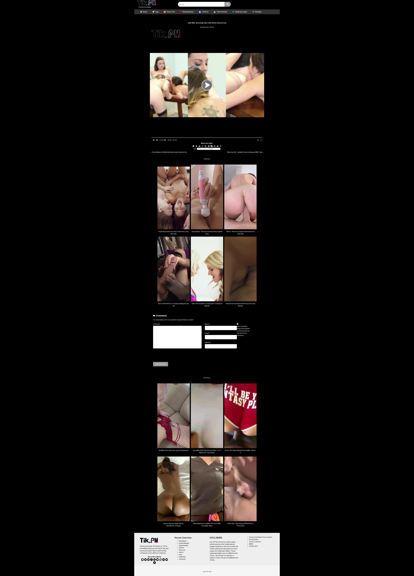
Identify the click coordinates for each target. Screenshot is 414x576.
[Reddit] (199, 146)
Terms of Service (255, 542)
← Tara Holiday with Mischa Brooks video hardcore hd (168, 152)
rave (180, 554)
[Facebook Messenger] (193, 146)
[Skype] (211, 146)
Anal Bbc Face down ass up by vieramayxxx (173, 450)
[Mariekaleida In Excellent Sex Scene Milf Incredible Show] (207, 521)
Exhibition (182, 557)
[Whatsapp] (202, 146)
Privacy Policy (253, 539)
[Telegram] (208, 146)
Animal (181, 548)
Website (208, 342)
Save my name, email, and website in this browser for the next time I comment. (243, 330)
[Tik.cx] (146, 3)
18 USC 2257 (253, 546)
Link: (195, 149)
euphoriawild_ (184, 545)
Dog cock (182, 550)
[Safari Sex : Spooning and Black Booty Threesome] (240, 521)
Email (207, 333)
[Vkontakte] (214, 146)
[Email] (217, 146)
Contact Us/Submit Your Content (260, 537)
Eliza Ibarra (183, 541)
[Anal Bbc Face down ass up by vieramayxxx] (173, 447)
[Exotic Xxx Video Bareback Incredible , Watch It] (240, 447)
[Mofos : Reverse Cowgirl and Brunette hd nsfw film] (240, 229)
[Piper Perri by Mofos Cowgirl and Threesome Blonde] (207, 301)
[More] (220, 146)
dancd (181, 552)
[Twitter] (196, 146)
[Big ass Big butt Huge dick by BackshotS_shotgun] (173, 521)
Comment (156, 324)
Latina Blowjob (184, 543)
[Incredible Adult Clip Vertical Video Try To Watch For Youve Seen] (207, 447)
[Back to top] (407, 569)
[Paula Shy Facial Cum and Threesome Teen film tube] (173, 229)
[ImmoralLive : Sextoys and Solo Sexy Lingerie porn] (207, 229)
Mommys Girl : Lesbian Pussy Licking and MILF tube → (245, 152)
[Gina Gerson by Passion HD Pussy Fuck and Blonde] (240, 301)
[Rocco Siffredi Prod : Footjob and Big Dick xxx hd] (173, 301)
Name (207, 324)
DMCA (251, 544)
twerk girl (182, 559)
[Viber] (205, 146)
